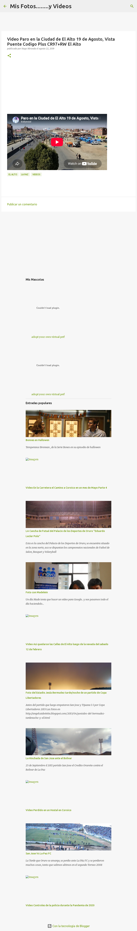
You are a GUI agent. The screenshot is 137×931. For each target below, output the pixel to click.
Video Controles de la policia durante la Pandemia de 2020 (60, 905)
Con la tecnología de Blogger (71, 926)
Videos (36, 174)
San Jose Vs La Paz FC (38, 853)
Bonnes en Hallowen (37, 440)
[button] (9, 55)
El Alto (13, 174)
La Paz (24, 174)
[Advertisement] (68, 89)
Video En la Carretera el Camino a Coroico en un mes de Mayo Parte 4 (66, 487)
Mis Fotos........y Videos (41, 6)
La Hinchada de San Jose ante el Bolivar (49, 758)
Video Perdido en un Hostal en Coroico (48, 810)
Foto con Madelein (37, 592)
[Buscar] (132, 6)
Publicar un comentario (22, 204)
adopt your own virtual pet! (48, 336)
